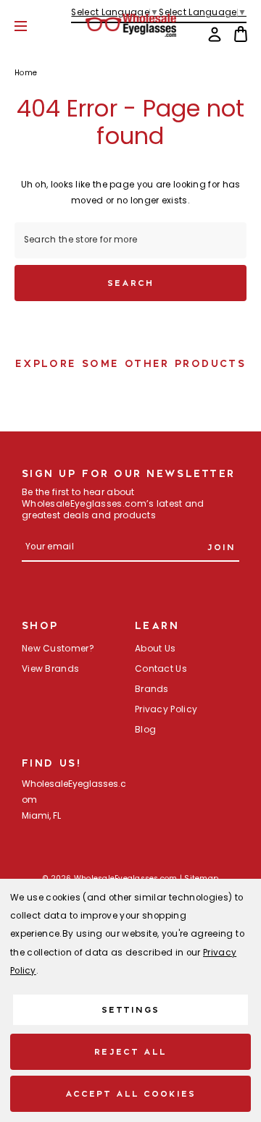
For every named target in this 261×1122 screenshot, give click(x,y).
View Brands (50, 669)
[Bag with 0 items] (241, 34)
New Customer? (58, 649)
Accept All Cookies (130, 1093)
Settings (131, 1009)
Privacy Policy (166, 710)
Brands (152, 690)
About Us (155, 649)
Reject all (130, 1051)
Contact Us (161, 669)
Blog (145, 730)
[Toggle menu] (31, 26)
